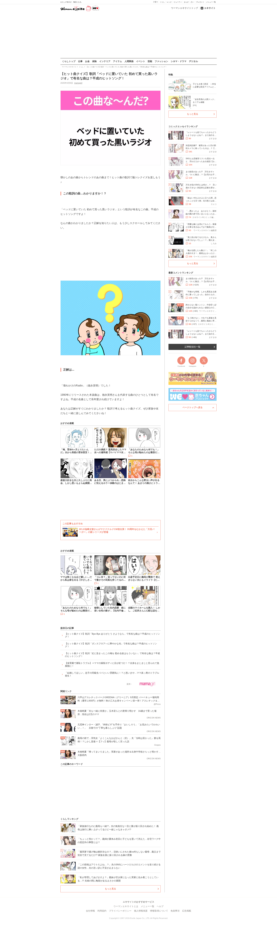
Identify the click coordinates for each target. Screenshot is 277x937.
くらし (162, 2)
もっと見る (110, 888)
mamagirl (78, 83)
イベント (140, 61)
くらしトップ (69, 61)
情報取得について (159, 910)
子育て (155, 2)
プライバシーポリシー (120, 910)
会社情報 (90, 910)
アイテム (117, 61)
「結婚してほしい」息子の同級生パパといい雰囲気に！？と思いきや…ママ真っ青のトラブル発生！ (112, 674)
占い (192, 2)
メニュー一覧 (211, 2)
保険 (94, 61)
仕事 (80, 61)
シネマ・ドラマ (178, 61)
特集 (170, 74)
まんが (186, 2)
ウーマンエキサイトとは (125, 906)
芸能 (150, 61)
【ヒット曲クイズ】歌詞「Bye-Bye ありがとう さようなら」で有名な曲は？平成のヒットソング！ (112, 635)
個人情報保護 (140, 910)
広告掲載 (186, 910)
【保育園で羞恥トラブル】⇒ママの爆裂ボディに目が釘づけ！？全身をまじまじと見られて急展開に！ (112, 664)
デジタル (193, 61)
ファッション (161, 61)
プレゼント (200, 2)
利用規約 (101, 910)
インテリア (104, 61)
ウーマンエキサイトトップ (184, 8)
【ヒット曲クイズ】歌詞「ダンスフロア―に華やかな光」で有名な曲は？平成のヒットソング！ (111, 645)
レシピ (169, 2)
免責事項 (175, 910)
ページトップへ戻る (192, 407)
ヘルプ (160, 906)
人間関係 (129, 61)
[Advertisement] (138, 35)
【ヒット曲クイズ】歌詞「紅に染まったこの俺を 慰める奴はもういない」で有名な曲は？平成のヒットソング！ (112, 654)
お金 (87, 61)
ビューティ (178, 2)
